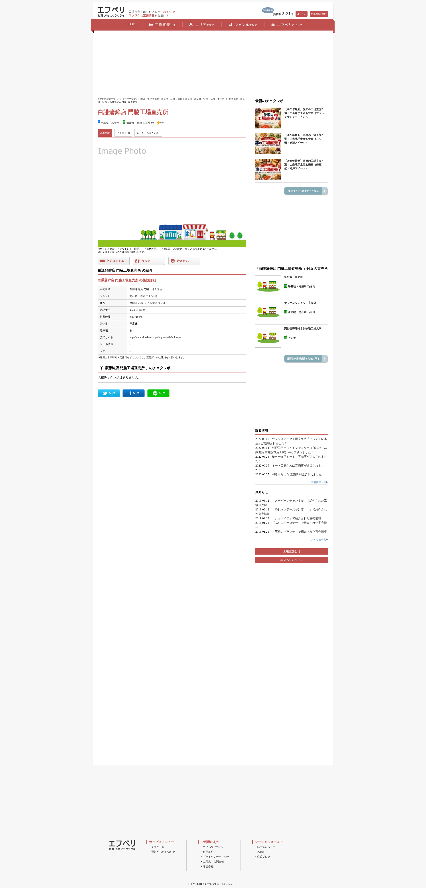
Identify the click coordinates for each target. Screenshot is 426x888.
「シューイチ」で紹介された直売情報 (296, 518)
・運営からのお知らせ (162, 851)
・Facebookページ (264, 847)
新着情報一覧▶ (319, 482)
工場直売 (165, 25)
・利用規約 (206, 851)
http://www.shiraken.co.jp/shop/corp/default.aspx (155, 337)
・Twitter (259, 851)
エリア (205, 25)
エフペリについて (291, 559)
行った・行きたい (148, 133)
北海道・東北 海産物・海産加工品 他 (156, 99)
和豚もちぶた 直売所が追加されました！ (298, 474)
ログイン (301, 13)
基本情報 (105, 133)
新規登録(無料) (319, 13)
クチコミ (123, 133)
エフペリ (290, 25)
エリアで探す (129, 99)
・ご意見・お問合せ (212, 861)
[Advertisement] (213, 64)
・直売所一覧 (157, 847)
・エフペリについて (212, 847)
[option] (172, 193)
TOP (131, 24)
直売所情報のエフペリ (109, 99)
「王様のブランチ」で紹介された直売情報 (299, 531)
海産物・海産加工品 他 (140, 122)
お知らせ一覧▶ (319, 539)
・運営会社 (206, 866)
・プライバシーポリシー (214, 856)
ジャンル (245, 25)
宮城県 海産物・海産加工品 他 (193, 99)
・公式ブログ (262, 856)
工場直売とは (291, 551)
